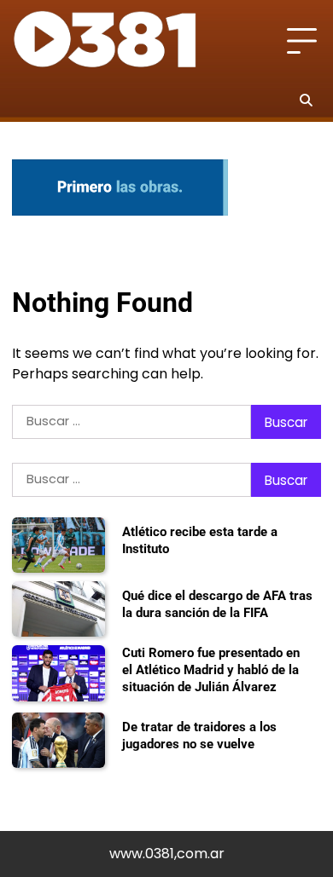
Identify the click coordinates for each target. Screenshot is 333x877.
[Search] (305, 99)
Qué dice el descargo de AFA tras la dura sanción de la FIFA (217, 604)
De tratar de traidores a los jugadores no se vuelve (199, 735)
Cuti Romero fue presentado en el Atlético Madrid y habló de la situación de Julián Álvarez (211, 669)
